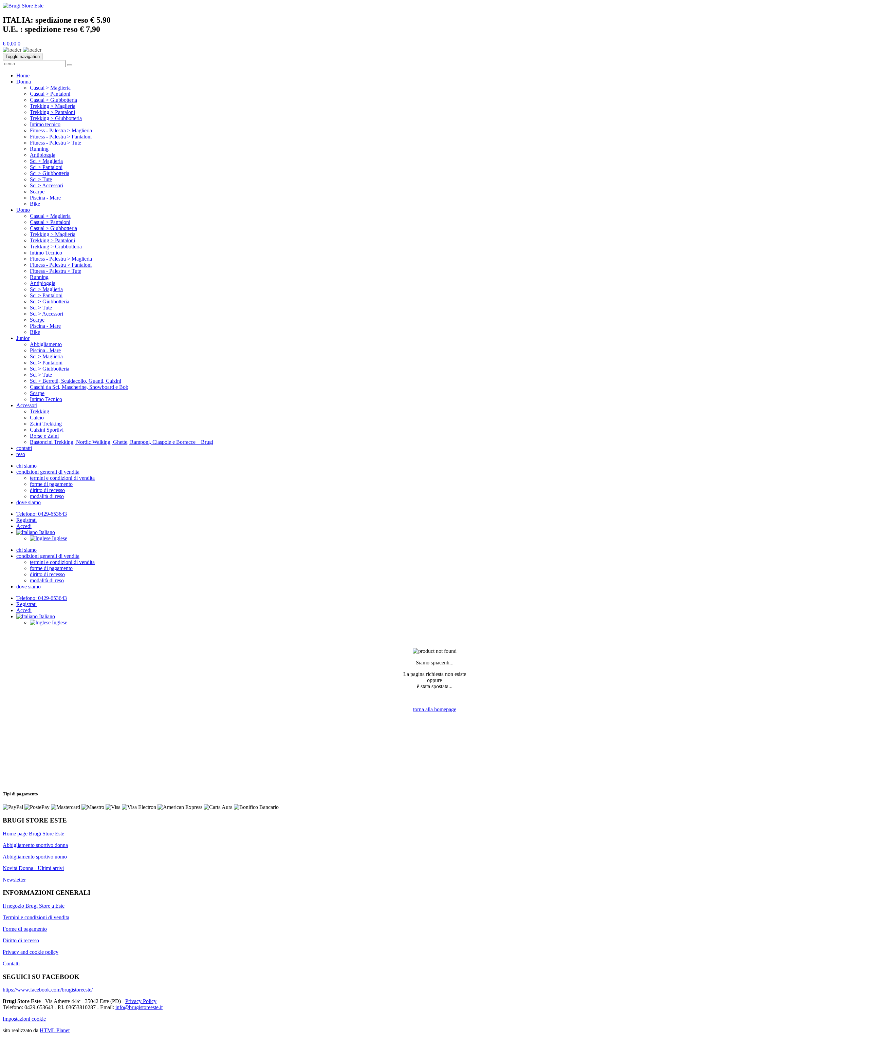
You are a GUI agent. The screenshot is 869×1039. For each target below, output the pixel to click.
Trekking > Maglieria (52, 106)
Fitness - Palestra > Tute (55, 143)
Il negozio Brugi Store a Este (33, 906)
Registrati (26, 520)
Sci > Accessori (46, 185)
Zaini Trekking (46, 424)
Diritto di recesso (21, 940)
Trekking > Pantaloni (52, 112)
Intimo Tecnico (46, 253)
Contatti (11, 963)
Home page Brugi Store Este (33, 833)
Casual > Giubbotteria (53, 100)
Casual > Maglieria (50, 88)
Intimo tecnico (45, 124)
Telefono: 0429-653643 (41, 514)
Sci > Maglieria (46, 161)
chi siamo (26, 466)
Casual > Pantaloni (50, 94)
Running (39, 149)
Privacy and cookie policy (30, 952)
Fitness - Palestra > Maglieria (61, 130)
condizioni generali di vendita (47, 472)
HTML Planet (55, 1030)
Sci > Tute (41, 179)
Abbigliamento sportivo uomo (35, 856)
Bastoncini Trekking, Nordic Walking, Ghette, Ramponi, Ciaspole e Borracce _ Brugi (121, 442)
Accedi (24, 526)
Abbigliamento (46, 344)
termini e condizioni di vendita (62, 478)
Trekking (39, 411)
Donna (23, 81)
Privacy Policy (140, 1001)
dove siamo (28, 502)
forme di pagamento (51, 484)
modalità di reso (47, 496)
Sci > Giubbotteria (49, 173)
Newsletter (14, 880)
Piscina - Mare (45, 198)
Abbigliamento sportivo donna (35, 845)
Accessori (26, 405)
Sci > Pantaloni (46, 167)
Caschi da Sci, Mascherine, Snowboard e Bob (79, 387)
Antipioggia (42, 155)
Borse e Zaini (44, 436)
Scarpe (37, 191)
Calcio (37, 417)
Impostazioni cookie (24, 1019)
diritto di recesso (47, 490)
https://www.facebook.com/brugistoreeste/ (48, 990)
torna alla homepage (434, 709)
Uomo (23, 210)
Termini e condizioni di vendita (36, 917)
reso (20, 454)
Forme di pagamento (25, 929)
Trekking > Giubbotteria (56, 118)
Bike (35, 204)
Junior (23, 338)
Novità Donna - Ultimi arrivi (33, 868)
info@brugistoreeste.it (139, 1007)
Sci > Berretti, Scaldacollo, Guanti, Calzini (75, 381)
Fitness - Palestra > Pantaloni (61, 136)
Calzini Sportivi (46, 430)
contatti (24, 448)
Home (23, 75)
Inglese (59, 538)
